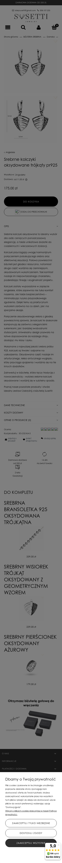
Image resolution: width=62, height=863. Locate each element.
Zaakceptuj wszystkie (31, 843)
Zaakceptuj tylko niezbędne (31, 823)
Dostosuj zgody (31, 833)
